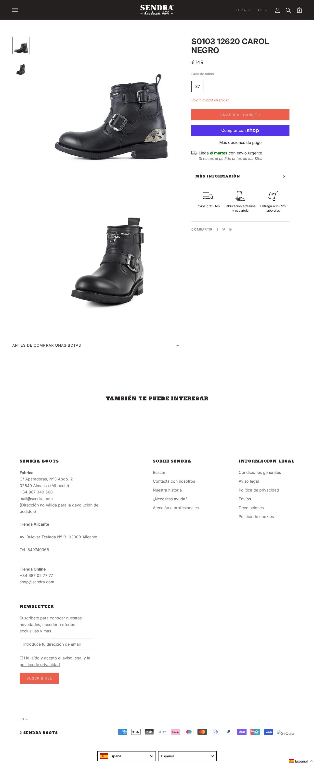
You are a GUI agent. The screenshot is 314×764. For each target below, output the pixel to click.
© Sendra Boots (39, 733)
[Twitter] (223, 229)
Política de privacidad (259, 490)
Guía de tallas (202, 74)
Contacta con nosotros (174, 481)
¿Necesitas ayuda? (170, 498)
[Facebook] (217, 229)
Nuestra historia (167, 490)
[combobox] (126, 756)
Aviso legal (249, 481)
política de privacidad (40, 664)
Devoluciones (251, 507)
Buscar (159, 472)
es (260, 10)
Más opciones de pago (240, 142)
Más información (217, 176)
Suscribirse (39, 678)
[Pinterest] (230, 229)
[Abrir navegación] (15, 10)
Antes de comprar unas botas (46, 345)
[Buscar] (288, 10)
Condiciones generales (260, 472)
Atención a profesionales (176, 507)
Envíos (245, 498)
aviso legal (72, 657)
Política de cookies (256, 516)
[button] (301, 761)
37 (197, 86)
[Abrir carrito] (299, 10)
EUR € (241, 10)
